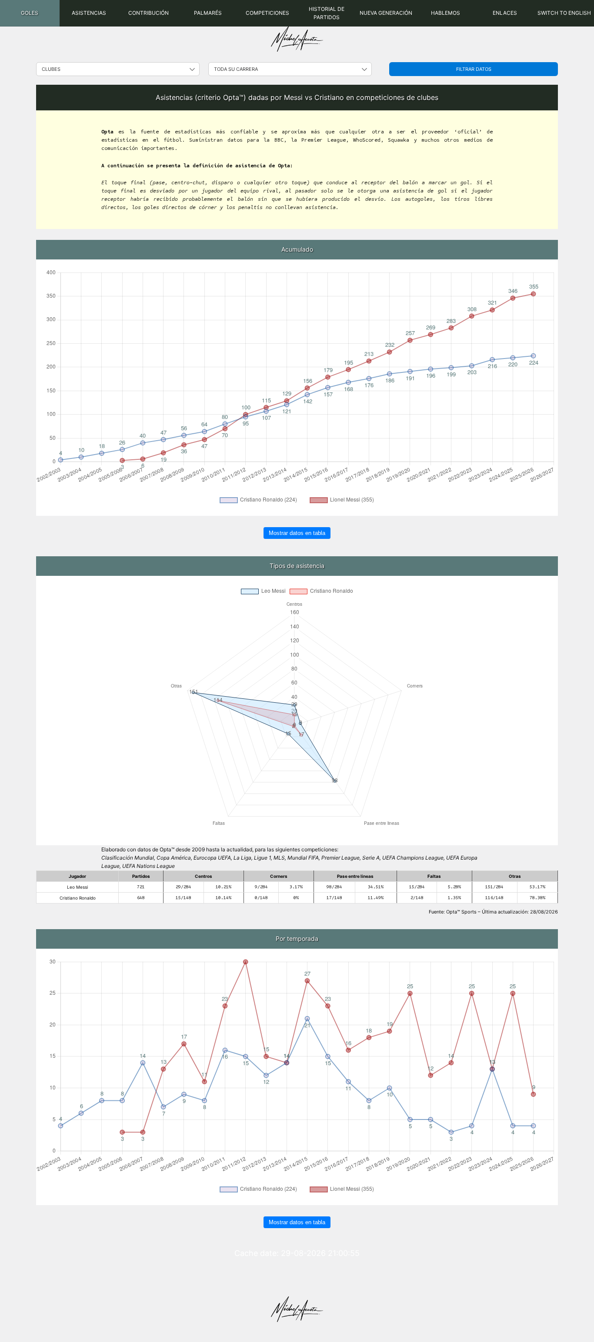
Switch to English (564, 13)
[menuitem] (30, 13)
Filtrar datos (473, 69)
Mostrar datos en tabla (297, 533)
